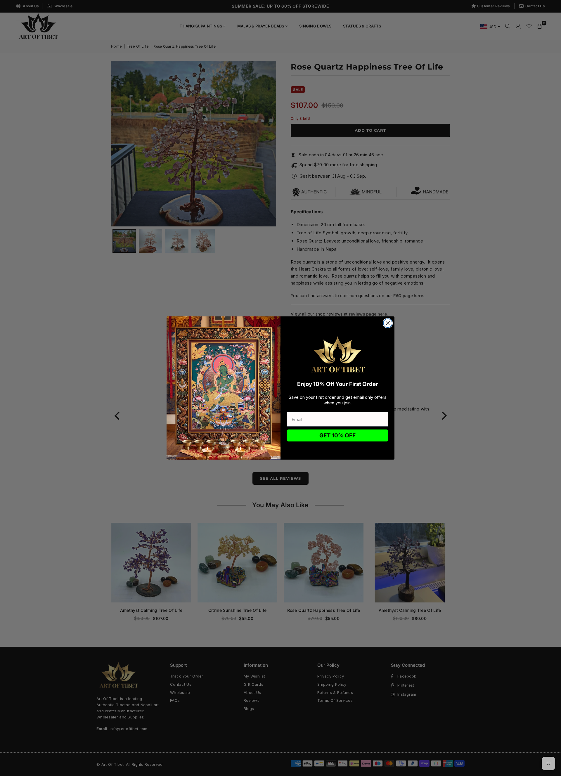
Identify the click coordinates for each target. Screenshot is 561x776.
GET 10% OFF (337, 435)
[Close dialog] (387, 323)
